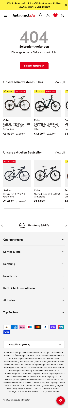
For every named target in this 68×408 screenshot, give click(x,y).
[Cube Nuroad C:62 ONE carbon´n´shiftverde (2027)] (47, 173)
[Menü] (5, 15)
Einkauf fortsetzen (34, 65)
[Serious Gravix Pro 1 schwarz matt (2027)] (17, 173)
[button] (55, 15)
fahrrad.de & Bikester (20, 400)
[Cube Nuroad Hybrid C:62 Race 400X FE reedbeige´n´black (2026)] (17, 103)
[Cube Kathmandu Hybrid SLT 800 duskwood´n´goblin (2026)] (47, 103)
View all (60, 82)
